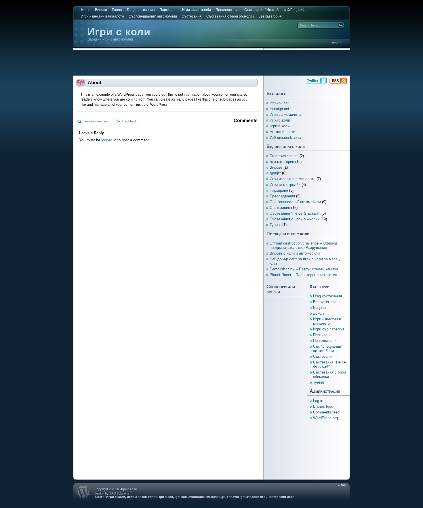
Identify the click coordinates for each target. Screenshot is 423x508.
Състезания (192, 16)
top (343, 485)
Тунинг (117, 10)
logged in (108, 140)
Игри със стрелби (196, 10)
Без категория (270, 16)
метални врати (282, 132)
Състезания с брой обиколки (230, 16)
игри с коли (279, 126)
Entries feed (323, 406)
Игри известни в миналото (102, 16)
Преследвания (228, 10)
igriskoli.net (279, 103)
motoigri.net (279, 109)
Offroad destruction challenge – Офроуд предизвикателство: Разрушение (303, 245)
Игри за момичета (285, 114)
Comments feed (326, 412)
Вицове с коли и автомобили (295, 253)
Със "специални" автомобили (153, 16)
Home (85, 10)
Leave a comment (95, 121)
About (337, 43)
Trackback (129, 121)
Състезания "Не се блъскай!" (268, 10)
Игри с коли (118, 32)
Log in (318, 401)
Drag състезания (141, 10)
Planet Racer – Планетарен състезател (303, 275)
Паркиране (168, 10)
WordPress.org (325, 418)
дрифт (301, 10)
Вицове (101, 10)
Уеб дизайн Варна (285, 137)
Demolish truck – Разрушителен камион (304, 269)
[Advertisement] (211, 63)
